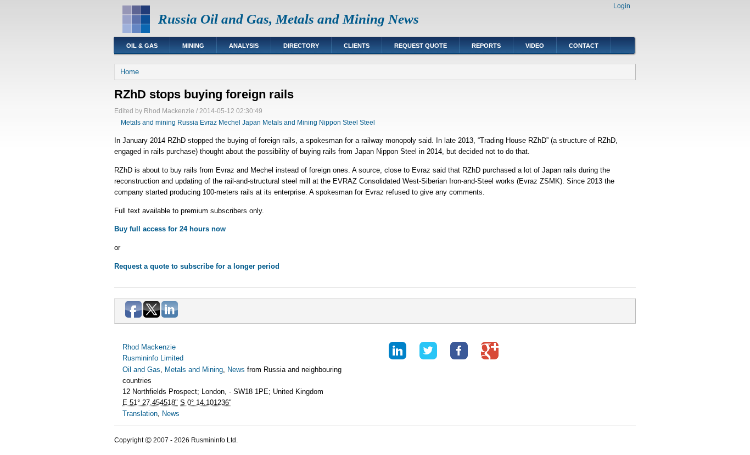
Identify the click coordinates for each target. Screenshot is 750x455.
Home (129, 72)
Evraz (208, 122)
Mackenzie (158, 347)
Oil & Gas (142, 45)
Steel (367, 122)
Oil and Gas (141, 369)
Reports (486, 45)
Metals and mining (148, 122)
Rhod (130, 347)
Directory (301, 45)
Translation (140, 413)
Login (621, 6)
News (236, 369)
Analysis (244, 45)
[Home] (136, 30)
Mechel (229, 122)
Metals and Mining (194, 369)
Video (534, 45)
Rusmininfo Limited (152, 358)
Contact (583, 45)
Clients (357, 45)
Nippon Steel (338, 122)
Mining (193, 45)
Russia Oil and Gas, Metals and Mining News (288, 19)
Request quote (420, 45)
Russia (187, 122)
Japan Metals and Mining (279, 122)
